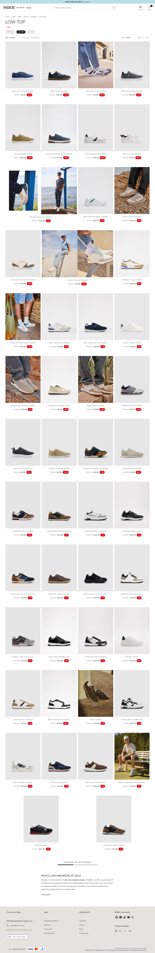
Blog (81, 929)
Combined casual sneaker (132, 406)
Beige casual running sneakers (23, 406)
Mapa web (143, 950)
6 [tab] (14, 43)
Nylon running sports (59, 782)
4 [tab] (11, 43)
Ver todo (10, 32)
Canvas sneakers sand (23, 154)
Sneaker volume (132, 657)
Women (21, 8)
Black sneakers (41, 845)
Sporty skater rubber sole (132, 719)
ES (120, 931)
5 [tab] (12, 43)
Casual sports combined (23, 719)
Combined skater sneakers (77, 280)
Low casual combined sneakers (23, 280)
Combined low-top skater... (132, 594)
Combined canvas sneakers (96, 154)
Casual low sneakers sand (59, 406)
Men (29, 8)
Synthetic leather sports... (59, 594)
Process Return (49, 933)
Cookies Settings (110, 950)
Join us (81, 925)
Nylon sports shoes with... (95, 782)
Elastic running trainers (23, 468)
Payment (47, 925)
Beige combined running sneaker (132, 782)
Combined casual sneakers (132, 280)
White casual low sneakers (59, 343)
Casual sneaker (96, 719)
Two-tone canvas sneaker (95, 91)
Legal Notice (135, 950)
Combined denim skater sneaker (59, 154)
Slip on (31, 32)
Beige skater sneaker (95, 406)
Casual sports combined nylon (59, 531)
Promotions (48, 929)
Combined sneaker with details (95, 468)
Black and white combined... (59, 719)
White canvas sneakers (132, 154)
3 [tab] (10, 43)
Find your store (19, 937)
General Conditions (123, 950)
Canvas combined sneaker (59, 468)
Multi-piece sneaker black (59, 657)
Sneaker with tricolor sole (23, 657)
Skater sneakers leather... (23, 782)
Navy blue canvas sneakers (23, 91)
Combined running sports (113, 845)
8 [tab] (125, 295)
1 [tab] (7, 43)
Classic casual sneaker (132, 343)
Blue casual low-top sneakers (96, 343)
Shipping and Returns (51, 921)
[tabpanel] (23, 65)
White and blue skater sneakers (95, 217)
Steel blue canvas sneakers (132, 91)
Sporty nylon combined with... (95, 594)
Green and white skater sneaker (23, 343)
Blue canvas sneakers (59, 91)
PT (125, 931)
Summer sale (83, 933)
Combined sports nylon (132, 531)
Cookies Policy (99, 950)
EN (130, 931)
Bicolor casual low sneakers (41, 217)
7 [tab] (87, 43)
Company (82, 921)
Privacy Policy (89, 950)
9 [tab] (90, 358)
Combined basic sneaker (132, 468)
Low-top (21, 32)
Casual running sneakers (132, 217)
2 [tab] (9, 43)
